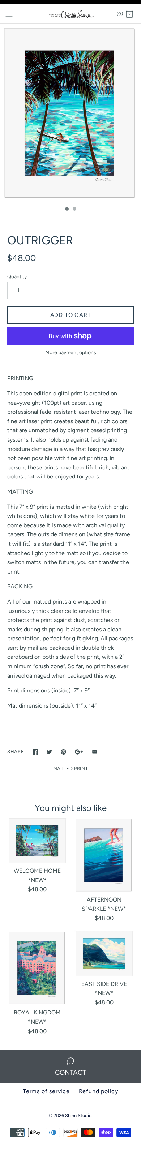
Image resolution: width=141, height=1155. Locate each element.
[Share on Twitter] (49, 752)
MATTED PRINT (70, 768)
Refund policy (98, 1091)
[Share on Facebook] (35, 752)
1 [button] (66, 209)
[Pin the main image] (63, 752)
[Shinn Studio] (70, 14)
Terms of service (46, 1091)
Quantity (17, 277)
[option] (70, 113)
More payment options (70, 353)
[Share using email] (94, 752)
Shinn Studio (78, 1115)
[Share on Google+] (79, 752)
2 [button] (74, 209)
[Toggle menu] (9, 14)
